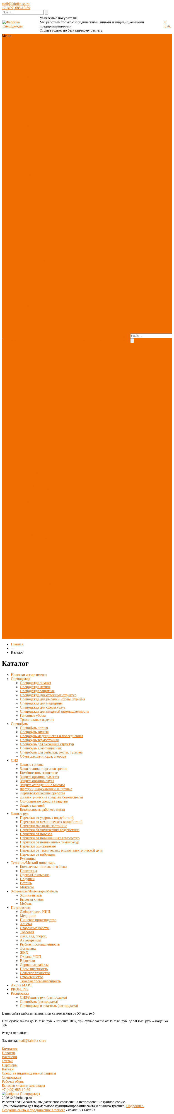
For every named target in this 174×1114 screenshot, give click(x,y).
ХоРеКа (28, 538)
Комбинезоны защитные (33, 275)
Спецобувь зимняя (36, 199)
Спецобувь (30, 56)
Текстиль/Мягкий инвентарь (35, 66)
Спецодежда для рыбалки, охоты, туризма (35, 142)
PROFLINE (31, 89)
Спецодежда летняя (37, 117)
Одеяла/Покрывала (37, 483)
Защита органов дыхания (36, 279)
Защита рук (31, 60)
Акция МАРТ (21, 985)
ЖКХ (44, 563)
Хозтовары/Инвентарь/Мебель (36, 75)
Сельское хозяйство (37, 583)
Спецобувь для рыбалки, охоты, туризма (35, 244)
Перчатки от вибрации (31, 455)
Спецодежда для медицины (35, 152)
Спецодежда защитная (31, 124)
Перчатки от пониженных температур (32, 420)
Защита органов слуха (37, 781)
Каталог (8, 1069)
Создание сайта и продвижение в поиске (33, 1110)
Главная (17, 644)
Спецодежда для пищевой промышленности (36, 171)
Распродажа (31, 93)
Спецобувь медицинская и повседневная (34, 207)
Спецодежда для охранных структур (37, 132)
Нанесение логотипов (61, 340)
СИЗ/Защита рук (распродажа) (35, 614)
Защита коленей (34, 338)
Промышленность (36, 579)
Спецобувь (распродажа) (32, 622)
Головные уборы (35, 179)
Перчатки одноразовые (32, 430)
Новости (8, 1053)
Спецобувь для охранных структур (37, 226)
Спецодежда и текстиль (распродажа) (33, 632)
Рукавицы (30, 461)
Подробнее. (135, 1106)
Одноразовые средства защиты (35, 332)
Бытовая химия (34, 510)
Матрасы (29, 493)
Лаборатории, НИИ (37, 522)
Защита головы (34, 260)
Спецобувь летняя (36, 195)
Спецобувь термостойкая (32, 218)
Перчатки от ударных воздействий (32, 359)
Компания (9, 1049)
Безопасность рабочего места (34, 344)
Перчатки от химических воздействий (32, 391)
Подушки (29, 489)
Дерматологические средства (42, 793)
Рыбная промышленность (35, 557)
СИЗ (43, 56)
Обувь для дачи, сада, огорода (37, 250)
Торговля (41, 542)
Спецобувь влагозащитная (33, 234)
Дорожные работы (36, 575)
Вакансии (9, 1057)
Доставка (60, 346)
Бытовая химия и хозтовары (23, 1085)
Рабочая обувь (13, 1081)
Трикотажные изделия (32, 185)
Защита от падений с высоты (36, 291)
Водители (29, 571)
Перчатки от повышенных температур (36, 408)
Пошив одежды (59, 332)
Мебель (28, 514)
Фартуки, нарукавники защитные (32, 301)
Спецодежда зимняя (31, 111)
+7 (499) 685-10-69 (16, 8)
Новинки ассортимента (32, 46)
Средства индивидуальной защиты (29, 1073)
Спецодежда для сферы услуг (35, 160)
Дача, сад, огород (35, 546)
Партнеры (9, 1065)
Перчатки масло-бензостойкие (35, 381)
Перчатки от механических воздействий (33, 371)
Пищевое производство (33, 532)
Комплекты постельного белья (36, 475)
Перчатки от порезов (31, 401)
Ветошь (44, 489)
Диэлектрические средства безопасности (51, 797)
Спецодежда (31, 52)
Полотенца (30, 481)
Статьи (7, 1061)
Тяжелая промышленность (35, 594)
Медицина (30, 526)
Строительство (33, 587)
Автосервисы (32, 551)
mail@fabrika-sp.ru (15, 4)
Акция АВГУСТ (35, 600)
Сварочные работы (34, 928)
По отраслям (32, 81)
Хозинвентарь (33, 506)
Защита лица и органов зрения (34, 267)
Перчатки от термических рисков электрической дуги (61, 850)
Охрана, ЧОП (32, 567)
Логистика (30, 563)
